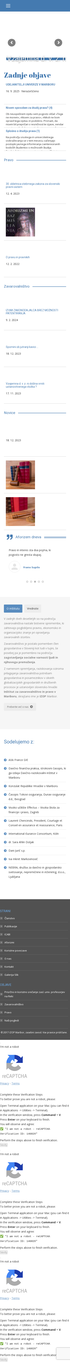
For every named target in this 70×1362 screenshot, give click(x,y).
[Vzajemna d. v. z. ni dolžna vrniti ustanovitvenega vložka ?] (35, 386)
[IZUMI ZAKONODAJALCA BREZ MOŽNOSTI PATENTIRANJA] (35, 312)
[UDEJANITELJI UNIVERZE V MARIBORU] (35, 92)
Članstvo (9, 959)
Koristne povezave (15, 992)
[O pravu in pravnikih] (35, 259)
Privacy (4, 1125)
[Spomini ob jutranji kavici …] (35, 349)
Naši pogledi (11, 1062)
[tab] (13, 650)
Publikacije (10, 968)
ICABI (7, 976)
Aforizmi (9, 984)
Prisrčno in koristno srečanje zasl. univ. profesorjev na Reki (34, 1035)
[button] (27, 623)
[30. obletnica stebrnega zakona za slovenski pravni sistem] (35, 186)
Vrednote (32, 650)
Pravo (7, 1054)
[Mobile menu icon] (8, 5)
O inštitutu (13, 650)
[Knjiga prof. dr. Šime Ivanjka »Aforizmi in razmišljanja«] (35, 223)
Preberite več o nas (17, 748)
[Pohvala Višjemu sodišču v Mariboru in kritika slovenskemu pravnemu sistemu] (35, 512)
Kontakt (9, 1008)
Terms (15, 1125)
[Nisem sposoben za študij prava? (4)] (35, 115)
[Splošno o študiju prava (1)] (35, 139)
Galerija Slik (11, 1016)
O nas (7, 1000)
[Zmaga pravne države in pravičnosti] (35, 476)
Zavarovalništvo (14, 1046)
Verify (3, 1186)
